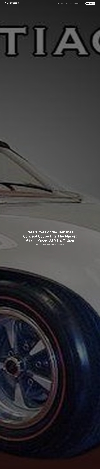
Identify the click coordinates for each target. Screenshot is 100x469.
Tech (71, 3)
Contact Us (76, 3)
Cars (62, 3)
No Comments (61, 244)
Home (58, 3)
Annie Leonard (47, 244)
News (67, 3)
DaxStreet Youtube (90, 3)
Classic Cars (53, 244)
